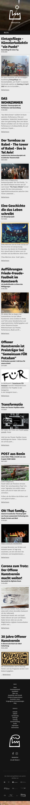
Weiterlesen (5, 90)
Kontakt (15, 712)
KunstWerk (15, 691)
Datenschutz (15, 727)
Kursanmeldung (15, 722)
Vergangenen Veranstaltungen (15, 701)
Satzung (15, 720)
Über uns (15, 693)
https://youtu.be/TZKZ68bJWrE (11, 544)
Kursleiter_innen (15, 699)
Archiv (15, 724)
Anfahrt (15, 714)
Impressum (15, 725)
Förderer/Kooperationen (15, 697)
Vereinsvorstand (15, 689)
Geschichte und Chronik (15, 695)
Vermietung (15, 716)
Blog (15, 703)
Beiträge (15, 718)
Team (15, 687)
